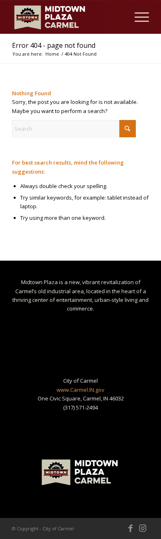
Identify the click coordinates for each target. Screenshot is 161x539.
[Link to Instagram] (143, 528)
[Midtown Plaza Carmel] (66, 16)
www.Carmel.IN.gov (80, 389)
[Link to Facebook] (130, 528)
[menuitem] (137, 16)
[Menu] (137, 16)
